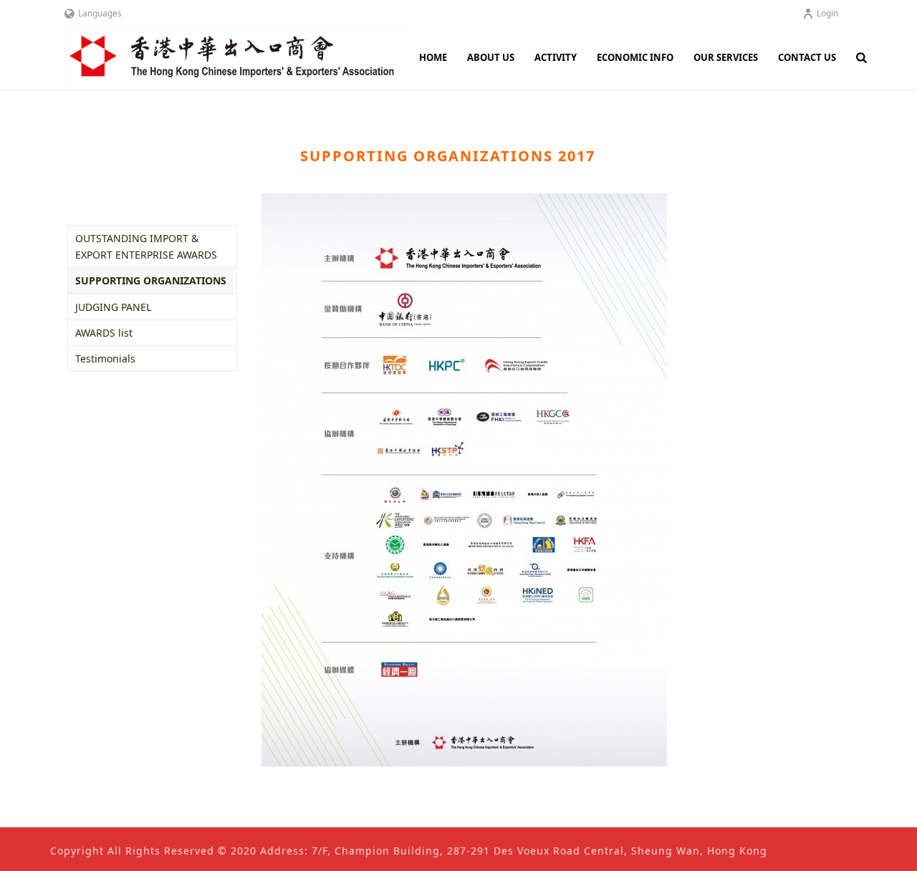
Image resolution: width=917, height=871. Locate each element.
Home (433, 57)
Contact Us (807, 57)
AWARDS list (104, 333)
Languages (100, 13)
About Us (490, 57)
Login (827, 13)
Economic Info (635, 57)
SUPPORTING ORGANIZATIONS (150, 280)
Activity (555, 57)
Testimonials (105, 358)
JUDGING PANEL (113, 307)
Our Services (725, 57)
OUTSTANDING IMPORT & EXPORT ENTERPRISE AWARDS (146, 246)
